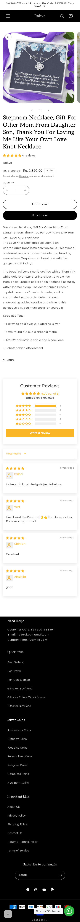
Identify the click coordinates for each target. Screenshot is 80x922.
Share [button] (11, 359)
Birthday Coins (17, 739)
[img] (15, 468)
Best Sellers (15, 662)
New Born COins (18, 782)
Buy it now (40, 215)
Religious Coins (17, 765)
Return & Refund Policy (22, 842)
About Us (13, 807)
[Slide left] (32, 110)
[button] (8, 16)
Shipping (24, 176)
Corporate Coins (18, 774)
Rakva (44, 920)
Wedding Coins (17, 747)
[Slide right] (48, 110)
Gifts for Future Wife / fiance (26, 697)
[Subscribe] (60, 875)
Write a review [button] (40, 432)
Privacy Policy (16, 815)
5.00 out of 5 (50, 393)
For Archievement (19, 679)
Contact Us (14, 833)
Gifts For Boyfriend (19, 688)
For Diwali (14, 671)
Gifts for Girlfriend (19, 706)
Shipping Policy (17, 824)
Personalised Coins (19, 756)
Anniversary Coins (19, 730)
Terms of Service (18, 850)
